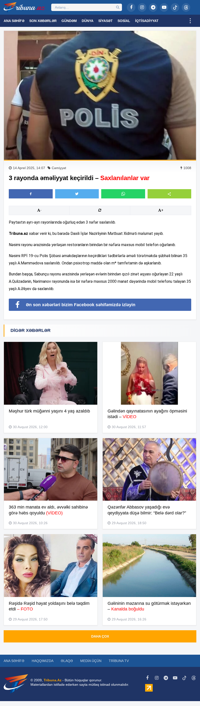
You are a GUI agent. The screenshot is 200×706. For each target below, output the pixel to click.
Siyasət (105, 21)
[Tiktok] (175, 7)
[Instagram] (142, 7)
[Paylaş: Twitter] (77, 193)
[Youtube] (164, 7)
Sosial (124, 21)
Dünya (87, 21)
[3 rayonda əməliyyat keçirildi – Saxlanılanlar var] (100, 95)
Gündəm (69, 21)
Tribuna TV (119, 661)
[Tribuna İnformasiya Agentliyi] (24, 7)
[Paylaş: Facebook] (31, 193)
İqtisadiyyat (147, 21)
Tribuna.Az (52, 680)
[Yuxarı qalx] (186, 692)
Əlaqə (67, 661)
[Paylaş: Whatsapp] (123, 193)
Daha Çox (100, 636)
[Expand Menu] (190, 21)
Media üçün (90, 661)
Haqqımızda (42, 661)
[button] (169, 193)
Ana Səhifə (14, 21)
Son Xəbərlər (43, 21)
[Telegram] (153, 7)
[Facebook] (131, 7)
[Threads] (186, 7)
